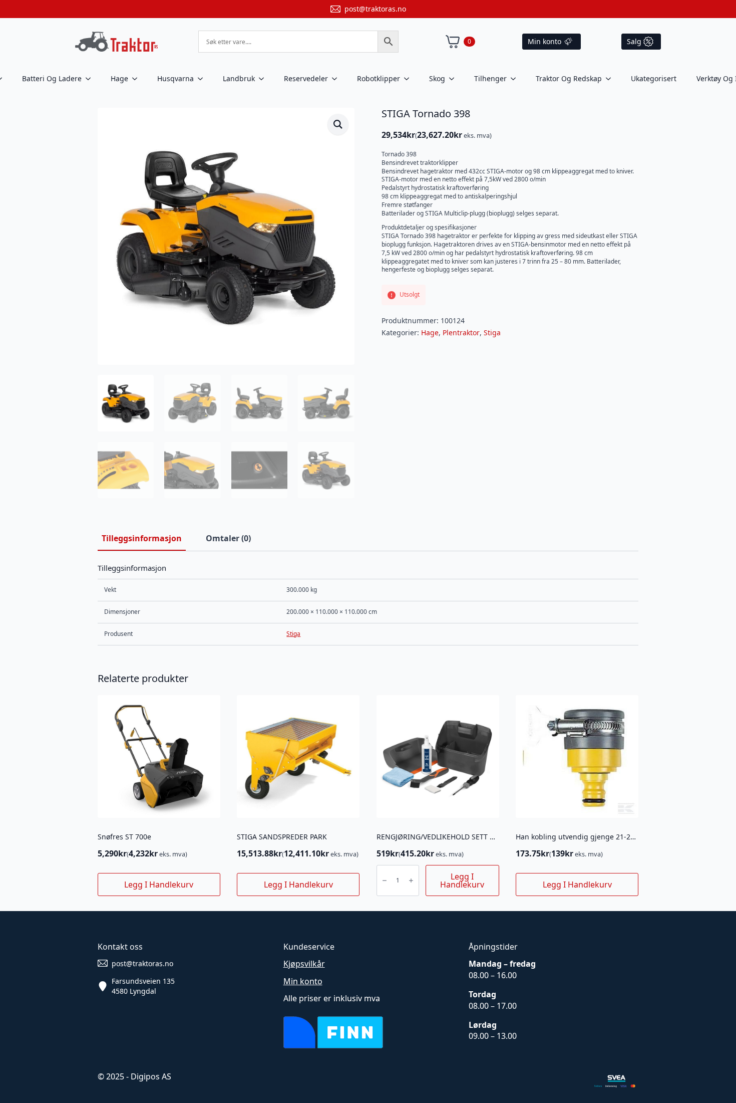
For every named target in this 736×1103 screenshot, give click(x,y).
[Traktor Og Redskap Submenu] (611, 78)
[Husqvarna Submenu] (203, 78)
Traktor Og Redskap (569, 78)
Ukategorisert (653, 78)
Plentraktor (461, 332)
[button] (337, 124)
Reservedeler (306, 78)
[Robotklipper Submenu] (409, 78)
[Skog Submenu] (454, 78)
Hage (119, 78)
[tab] (142, 538)
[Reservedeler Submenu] (337, 78)
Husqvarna (175, 78)
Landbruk (239, 78)
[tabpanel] (368, 604)
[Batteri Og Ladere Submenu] (91, 78)
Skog (437, 78)
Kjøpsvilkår (304, 963)
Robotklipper (378, 78)
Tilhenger (490, 78)
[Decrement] (384, 880)
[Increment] (411, 880)
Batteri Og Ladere (52, 78)
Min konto (302, 981)
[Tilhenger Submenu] (516, 78)
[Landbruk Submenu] (264, 78)
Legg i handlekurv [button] (158, 884)
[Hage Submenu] (137, 78)
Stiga (492, 332)
